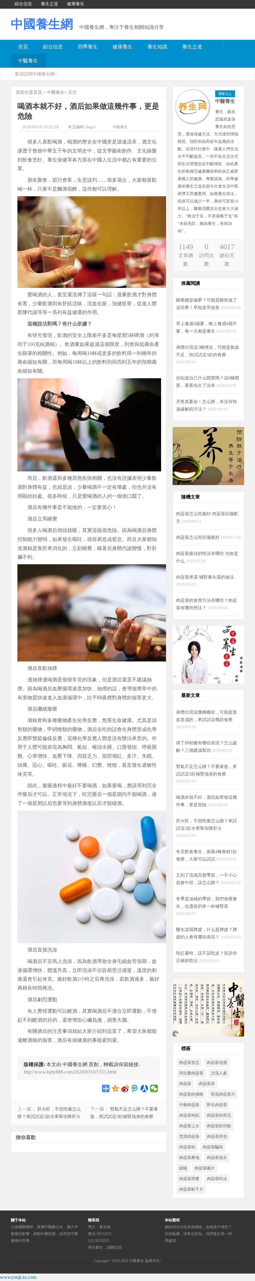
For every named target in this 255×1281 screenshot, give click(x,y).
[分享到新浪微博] (125, 1088)
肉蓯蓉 (185, 1084)
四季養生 (88, 46)
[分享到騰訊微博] (135, 1088)
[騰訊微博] (236, 26)
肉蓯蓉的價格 (191, 1094)
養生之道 (192, 46)
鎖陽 (183, 1168)
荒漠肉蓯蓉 (189, 1136)
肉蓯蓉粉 (187, 1147)
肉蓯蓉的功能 (219, 1126)
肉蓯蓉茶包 (217, 1136)
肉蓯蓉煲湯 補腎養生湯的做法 (205, 577)
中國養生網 (42, 24)
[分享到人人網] (144, 1088)
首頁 (23, 46)
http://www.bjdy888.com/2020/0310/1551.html (70, 1071)
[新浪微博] (220, 26)
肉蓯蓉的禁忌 (219, 1115)
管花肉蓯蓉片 (223, 1094)
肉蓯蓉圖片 (205, 1168)
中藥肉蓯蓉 (189, 1105)
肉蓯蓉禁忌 (189, 1063)
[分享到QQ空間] (115, 1088)
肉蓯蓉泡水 (217, 1158)
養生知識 (157, 46)
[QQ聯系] (204, 26)
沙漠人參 (219, 1073)
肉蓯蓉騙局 (213, 1147)
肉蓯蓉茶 (207, 1084)
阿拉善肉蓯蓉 (191, 1073)
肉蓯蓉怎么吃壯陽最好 (198, 537)
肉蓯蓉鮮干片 (191, 1189)
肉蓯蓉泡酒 (217, 1063)
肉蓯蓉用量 (189, 1179)
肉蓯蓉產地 (189, 1158)
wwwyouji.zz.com (18, 1277)
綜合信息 (53, 46)
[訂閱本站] (188, 26)
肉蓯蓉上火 (189, 1126)
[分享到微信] (154, 1088)
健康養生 (122, 46)
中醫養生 (28, 60)
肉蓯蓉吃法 (217, 1179)
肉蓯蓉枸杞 (189, 1115)
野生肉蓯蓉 (217, 1105)
